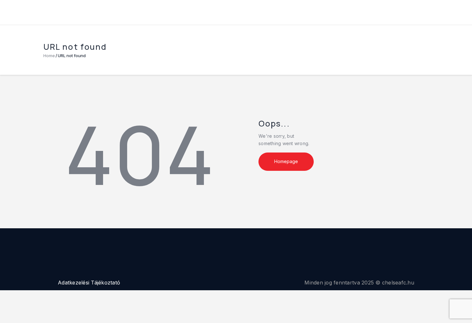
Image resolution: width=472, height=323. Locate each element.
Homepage (286, 161)
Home (49, 55)
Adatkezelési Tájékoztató (89, 282)
